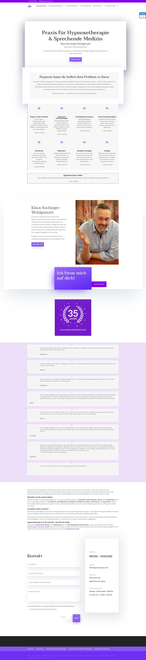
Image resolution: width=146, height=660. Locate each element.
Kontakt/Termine (110, 6)
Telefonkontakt (75, 59)
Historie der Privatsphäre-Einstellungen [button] (80, 649)
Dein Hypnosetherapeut (55, 6)
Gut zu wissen (97, 6)
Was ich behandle (71, 6)
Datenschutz (40, 649)
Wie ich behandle (86, 6)
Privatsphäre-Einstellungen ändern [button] (56, 649)
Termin (143, 16)
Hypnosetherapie (41, 6)
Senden (76, 618)
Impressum (30, 649)
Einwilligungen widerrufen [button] (102, 649)
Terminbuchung (99, 284)
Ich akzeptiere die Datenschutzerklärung (42, 609)
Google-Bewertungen (72, 529)
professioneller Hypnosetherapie (38, 527)
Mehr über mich (37, 244)
